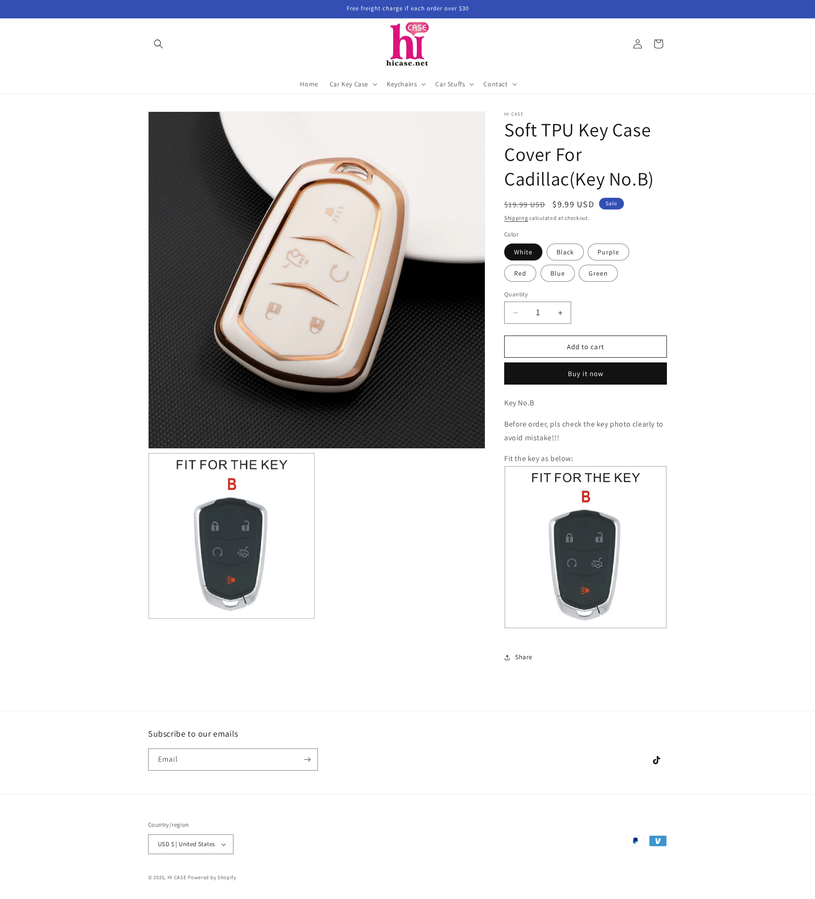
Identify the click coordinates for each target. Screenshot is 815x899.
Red (520, 273)
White (523, 252)
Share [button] (523, 657)
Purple (608, 252)
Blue (557, 273)
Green (598, 273)
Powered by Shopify (212, 877)
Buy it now (586, 373)
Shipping (516, 217)
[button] (158, 44)
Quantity (516, 294)
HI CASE (177, 877)
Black (565, 252)
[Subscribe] (307, 759)
